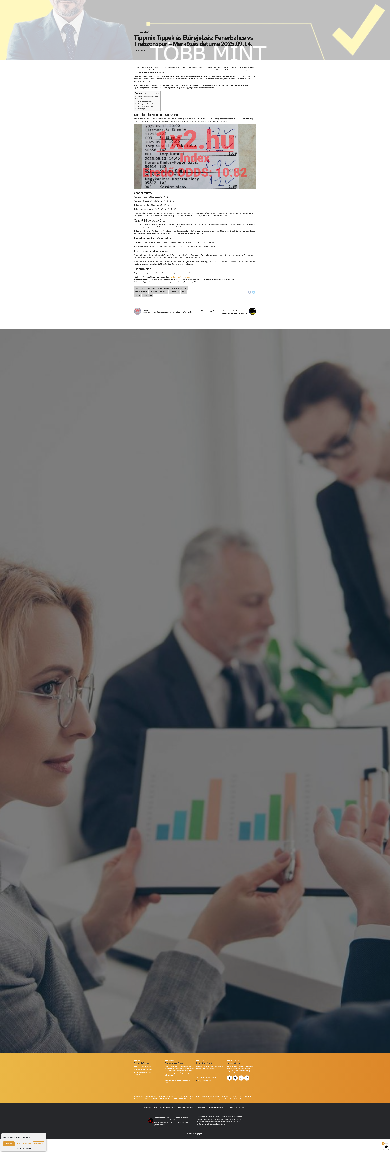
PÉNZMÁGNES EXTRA (180, 1099)
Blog (241, 1099)
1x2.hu (142, 288)
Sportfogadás (174, 292)
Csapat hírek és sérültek (144, 101)
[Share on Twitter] (253, 292)
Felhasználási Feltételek (167, 1107)
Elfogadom (8, 1144)
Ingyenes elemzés (163, 288)
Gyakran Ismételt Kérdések (210, 1096)
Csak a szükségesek (24, 1144)
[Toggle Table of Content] (156, 93)
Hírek (197, 1096)
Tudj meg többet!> (220, 1124)
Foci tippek (151, 288)
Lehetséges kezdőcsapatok (145, 104)
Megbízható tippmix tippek (158, 292)
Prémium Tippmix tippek (182, 277)
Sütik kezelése (201, 1107)
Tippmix (137, 295)
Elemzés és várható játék (145, 106)
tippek (184, 292)
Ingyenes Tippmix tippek (166, 1096)
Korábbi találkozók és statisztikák (147, 96)
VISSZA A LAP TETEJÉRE (238, 1107)
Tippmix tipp (141, 109)
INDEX (145, 1099)
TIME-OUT (154, 1099)
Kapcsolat (147, 1107)
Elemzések (144, 32)
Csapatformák (141, 99)
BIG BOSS (137, 1099)
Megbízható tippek (141, 292)
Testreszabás (38, 1144)
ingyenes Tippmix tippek (179, 288)
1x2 (136, 288)
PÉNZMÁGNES (165, 1099)
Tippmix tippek (147, 295)
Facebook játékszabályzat (217, 1107)
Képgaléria (225, 1096)
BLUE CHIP (248, 1096)
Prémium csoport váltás (185, 1096)
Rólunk (234, 1096)
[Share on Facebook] (249, 292)
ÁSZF (155, 1107)
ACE (241, 1096)
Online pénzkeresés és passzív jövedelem (202, 1099)
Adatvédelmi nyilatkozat (24, 1148)
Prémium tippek (151, 1096)
